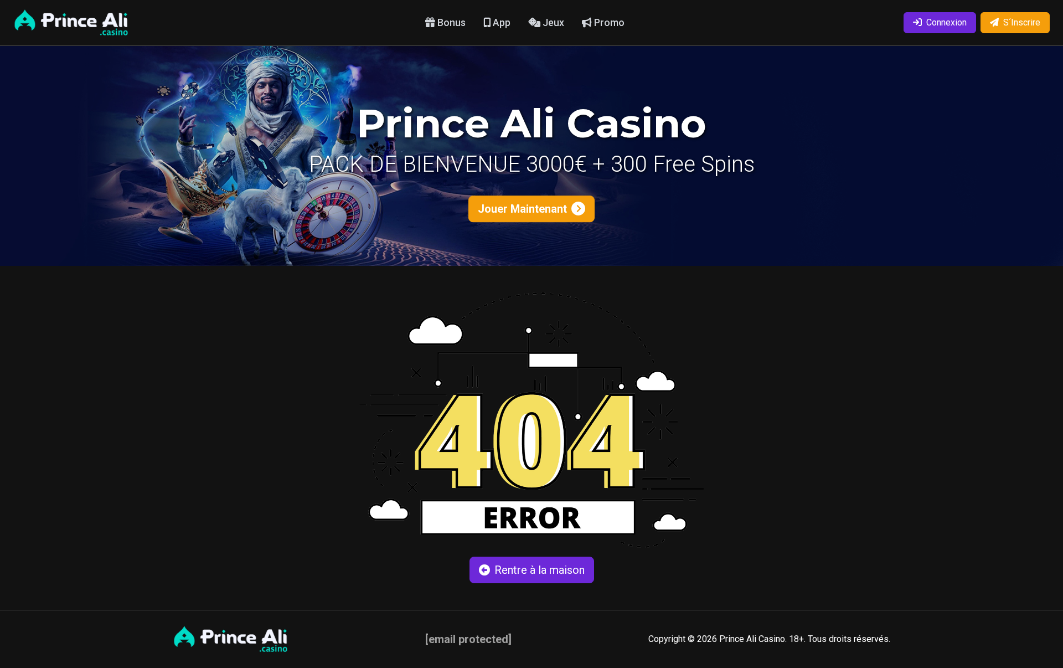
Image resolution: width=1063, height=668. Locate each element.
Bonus (450, 22)
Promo (608, 22)
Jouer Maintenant (522, 208)
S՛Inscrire (1021, 22)
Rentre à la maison (539, 570)
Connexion (946, 22)
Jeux (552, 22)
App (500, 22)
